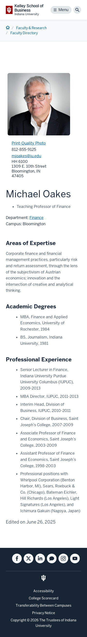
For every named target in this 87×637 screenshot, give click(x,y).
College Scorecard (43, 598)
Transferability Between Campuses (43, 605)
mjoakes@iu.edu (26, 156)
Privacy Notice (43, 613)
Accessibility (43, 591)
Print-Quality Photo (29, 143)
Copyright (18, 620)
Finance (36, 217)
